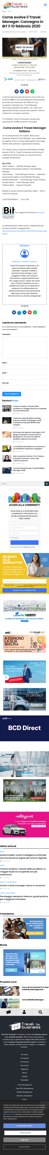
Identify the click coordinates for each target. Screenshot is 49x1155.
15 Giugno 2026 (18, 451)
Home (4, 11)
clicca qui (40, 212)
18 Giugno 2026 (18, 442)
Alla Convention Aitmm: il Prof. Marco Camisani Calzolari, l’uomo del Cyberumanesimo (28, 458)
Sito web (5, 383)
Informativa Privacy (18, 585)
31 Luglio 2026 (18, 414)
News (2, 852)
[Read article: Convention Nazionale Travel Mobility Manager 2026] (6, 470)
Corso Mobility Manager (33, 1000)
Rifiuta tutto (24, 1133)
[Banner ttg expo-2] (24, 790)
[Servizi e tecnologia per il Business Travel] (24, 764)
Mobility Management (8, 882)
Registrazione (30, 547)
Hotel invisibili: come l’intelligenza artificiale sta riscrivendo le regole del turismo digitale (23, 856)
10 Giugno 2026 (18, 463)
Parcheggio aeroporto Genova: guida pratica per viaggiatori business (24, 898)
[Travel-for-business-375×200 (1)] (24, 699)
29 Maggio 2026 (19, 473)
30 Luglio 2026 (5, 888)
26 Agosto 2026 (5, 861)
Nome (5, 363)
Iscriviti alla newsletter (24, 590)
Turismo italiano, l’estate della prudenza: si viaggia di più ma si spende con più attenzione (29, 408)
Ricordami (15, 538)
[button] (45, 4)
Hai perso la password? (17, 547)
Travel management (7, 893)
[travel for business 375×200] (24, 641)
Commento (7, 334)
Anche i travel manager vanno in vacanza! (22, 885)
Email (5, 373)
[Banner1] (24, 728)
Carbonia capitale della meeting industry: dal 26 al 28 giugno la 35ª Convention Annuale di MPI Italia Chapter (27, 421)
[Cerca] (46, 483)
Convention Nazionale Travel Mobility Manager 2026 (28, 469)
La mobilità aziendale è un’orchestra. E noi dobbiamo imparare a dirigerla (29, 447)
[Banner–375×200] (24, 611)
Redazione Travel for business (24, 261)
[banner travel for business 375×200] (24, 824)
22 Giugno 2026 (18, 428)
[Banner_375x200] (24, 672)
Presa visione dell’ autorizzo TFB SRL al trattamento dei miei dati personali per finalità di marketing (25, 586)
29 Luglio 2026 (5, 902)
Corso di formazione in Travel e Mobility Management (35, 988)
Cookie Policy (10, 1114)
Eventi (10, 11)
